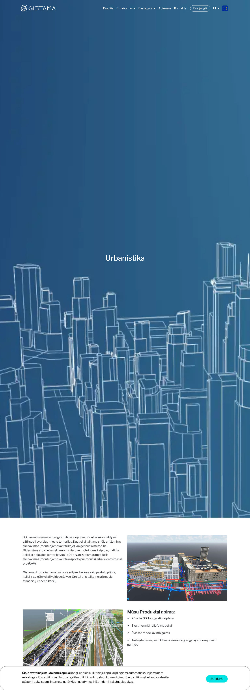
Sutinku (216, 679)
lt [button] (215, 8)
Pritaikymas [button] (124, 8)
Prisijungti (200, 8)
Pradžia (108, 8)
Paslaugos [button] (145, 8)
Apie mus (164, 8)
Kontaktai (180, 8)
